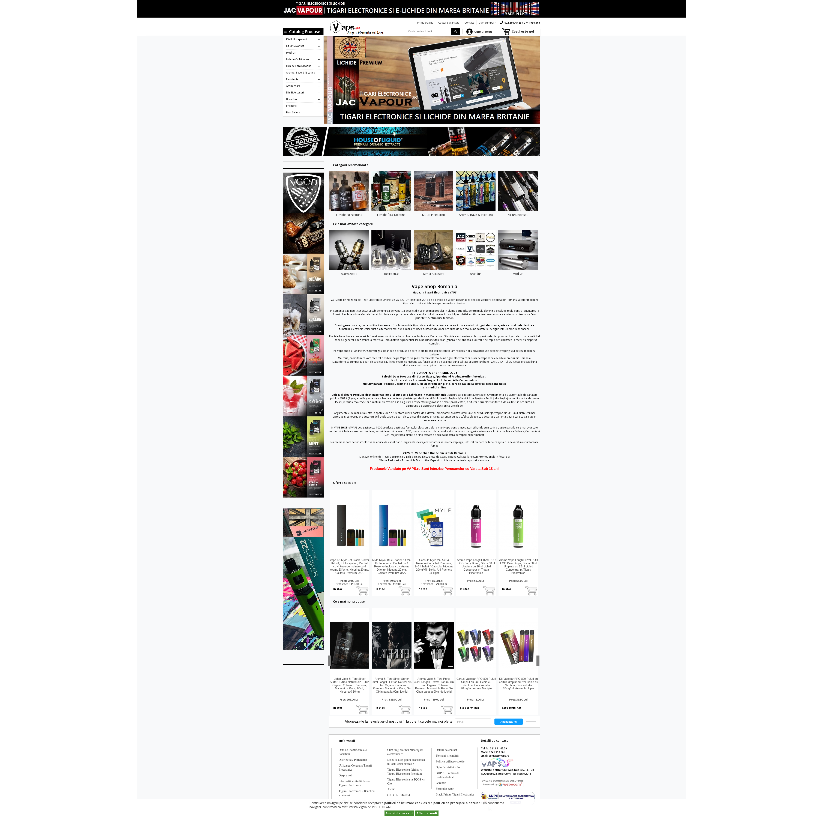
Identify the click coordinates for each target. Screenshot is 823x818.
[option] (349, 194)
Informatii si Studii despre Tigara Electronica (354, 783)
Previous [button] (329, 661)
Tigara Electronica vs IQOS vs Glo (406, 781)
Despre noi (345, 775)
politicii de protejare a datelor (456, 803)
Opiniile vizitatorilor (448, 767)
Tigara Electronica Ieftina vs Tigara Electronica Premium (404, 771)
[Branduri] (476, 250)
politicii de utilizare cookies (405, 803)
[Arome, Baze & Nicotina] (476, 191)
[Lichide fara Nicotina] (391, 191)
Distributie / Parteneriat (353, 760)
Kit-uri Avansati (295, 46)
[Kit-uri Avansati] (518, 191)
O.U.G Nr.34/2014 (398, 795)
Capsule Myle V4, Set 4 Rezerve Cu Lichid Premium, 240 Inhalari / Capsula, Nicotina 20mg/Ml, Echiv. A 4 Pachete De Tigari (434, 566)
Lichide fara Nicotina (298, 66)
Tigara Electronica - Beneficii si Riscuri (357, 793)
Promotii (291, 106)
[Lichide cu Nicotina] (349, 191)
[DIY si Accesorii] (433, 250)
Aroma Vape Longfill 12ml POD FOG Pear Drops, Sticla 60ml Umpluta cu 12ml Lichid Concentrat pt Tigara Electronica (518, 566)
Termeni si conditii (447, 755)
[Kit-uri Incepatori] (433, 191)
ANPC (391, 789)
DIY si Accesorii (295, 92)
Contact (469, 22)
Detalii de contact (446, 750)
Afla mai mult (426, 813)
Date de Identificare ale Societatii (353, 752)
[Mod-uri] (518, 250)
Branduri (291, 99)
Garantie (441, 783)
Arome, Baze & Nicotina (300, 72)
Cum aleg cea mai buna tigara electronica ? (405, 752)
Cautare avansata (449, 22)
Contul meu (483, 32)
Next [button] (537, 661)
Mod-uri (291, 52)
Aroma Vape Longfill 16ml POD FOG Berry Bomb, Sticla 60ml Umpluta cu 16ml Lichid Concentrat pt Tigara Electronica (476, 566)
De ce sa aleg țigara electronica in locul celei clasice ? (406, 762)
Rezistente (292, 79)
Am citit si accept (399, 813)
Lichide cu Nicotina (297, 59)
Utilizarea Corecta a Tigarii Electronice (355, 767)
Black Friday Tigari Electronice (455, 794)
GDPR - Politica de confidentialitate (447, 775)
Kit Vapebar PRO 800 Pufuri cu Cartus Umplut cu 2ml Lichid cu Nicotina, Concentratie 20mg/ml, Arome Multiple (518, 683)
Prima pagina (425, 22)
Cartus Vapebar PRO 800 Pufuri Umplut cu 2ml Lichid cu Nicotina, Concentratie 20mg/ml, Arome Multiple (476, 683)
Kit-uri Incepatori (296, 39)
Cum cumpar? (487, 22)
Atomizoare (293, 86)
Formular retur (445, 788)
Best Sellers (293, 112)
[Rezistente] (391, 250)
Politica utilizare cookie (450, 761)
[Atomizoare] (349, 250)
